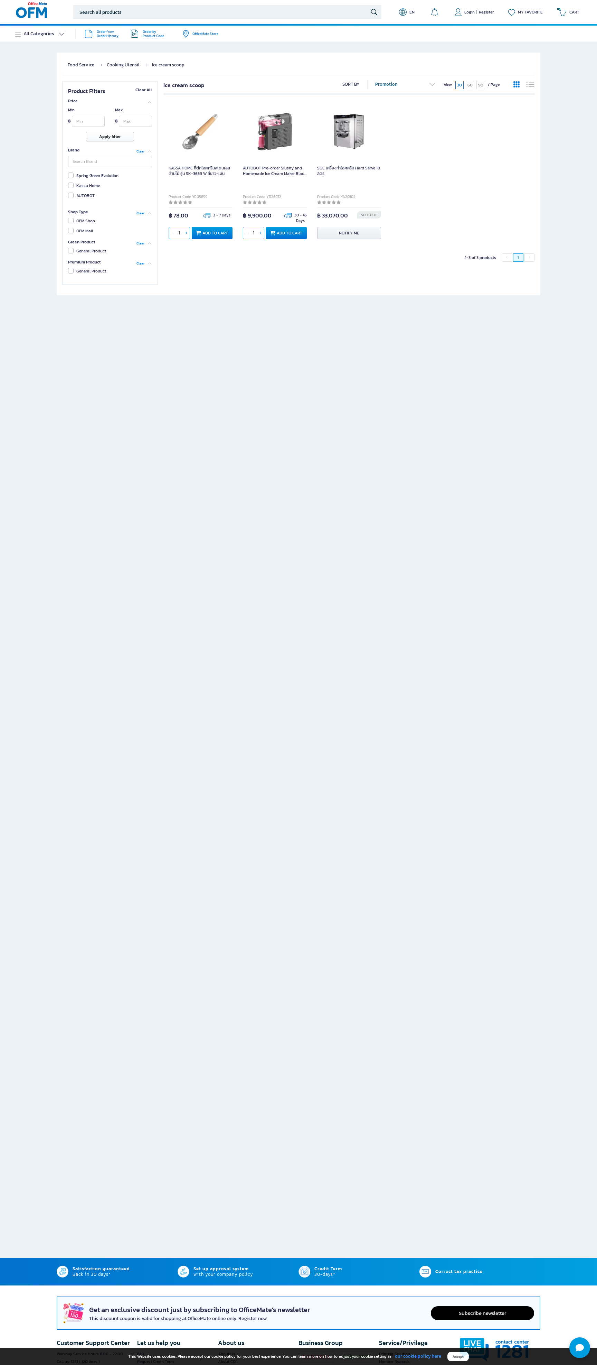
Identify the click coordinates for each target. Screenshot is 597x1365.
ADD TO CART (215, 233)
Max (119, 110)
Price (73, 101)
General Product (91, 251)
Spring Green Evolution (97, 176)
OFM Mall (84, 231)
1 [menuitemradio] (518, 257)
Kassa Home (88, 186)
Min (71, 110)
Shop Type (78, 212)
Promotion (386, 84)
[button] (579, 1347)
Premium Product (84, 262)
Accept (458, 1356)
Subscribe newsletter (482, 1313)
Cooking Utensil (123, 65)
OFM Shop (85, 221)
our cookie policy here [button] (418, 1356)
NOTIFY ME (349, 233)
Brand (73, 150)
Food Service (81, 65)
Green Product (81, 242)
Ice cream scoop (168, 65)
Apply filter (110, 136)
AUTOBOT (85, 196)
